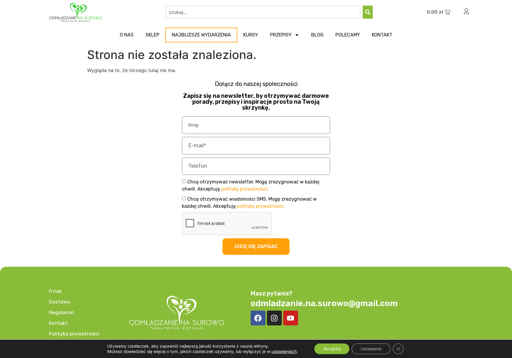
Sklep (152, 35)
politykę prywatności (244, 189)
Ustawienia (371, 348)
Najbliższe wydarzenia (201, 35)
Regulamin (61, 312)
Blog (317, 35)
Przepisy (281, 35)
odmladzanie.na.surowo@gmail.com (324, 303)
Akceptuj (331, 348)
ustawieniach (284, 351)
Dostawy (60, 302)
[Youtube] (290, 318)
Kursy (250, 35)
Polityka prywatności (74, 334)
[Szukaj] (368, 12)
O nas (127, 35)
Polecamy (347, 35)
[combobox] (263, 12)
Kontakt (382, 35)
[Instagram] (274, 318)
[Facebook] (258, 318)
